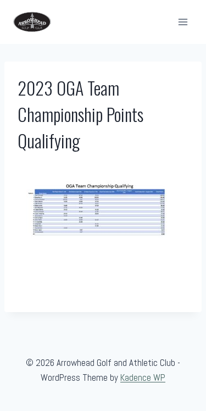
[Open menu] (182, 21)
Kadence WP (142, 377)
